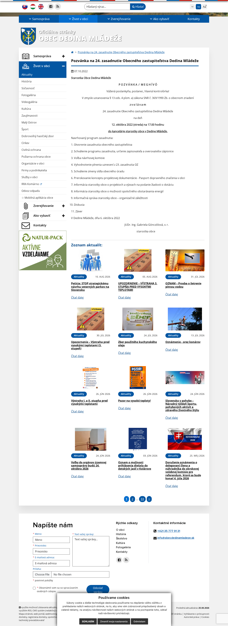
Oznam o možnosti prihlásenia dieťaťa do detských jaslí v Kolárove (134, 466)
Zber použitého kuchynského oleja (137, 343)
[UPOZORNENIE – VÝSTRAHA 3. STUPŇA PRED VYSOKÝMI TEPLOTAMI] (137, 260)
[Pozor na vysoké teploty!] (137, 377)
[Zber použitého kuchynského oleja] (137, 319)
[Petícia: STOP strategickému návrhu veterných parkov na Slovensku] (90, 260)
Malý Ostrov (29, 122)
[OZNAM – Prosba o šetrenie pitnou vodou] (184, 260)
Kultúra (26, 109)
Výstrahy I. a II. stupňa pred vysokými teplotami (89, 402)
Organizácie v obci (33, 163)
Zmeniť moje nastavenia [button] (114, 621)
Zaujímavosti (30, 115)
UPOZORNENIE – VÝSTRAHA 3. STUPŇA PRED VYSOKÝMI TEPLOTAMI (137, 287)
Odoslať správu (98, 590)
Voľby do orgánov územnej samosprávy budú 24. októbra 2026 (88, 466)
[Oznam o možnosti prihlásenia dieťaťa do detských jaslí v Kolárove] (137, 439)
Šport (25, 129)
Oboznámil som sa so (57, 589)
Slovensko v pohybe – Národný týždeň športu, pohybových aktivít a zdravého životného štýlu (182, 405)
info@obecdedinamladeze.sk (175, 538)
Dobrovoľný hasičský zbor (38, 136)
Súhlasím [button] (88, 621)
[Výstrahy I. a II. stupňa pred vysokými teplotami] (90, 377)
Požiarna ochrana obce (36, 156)
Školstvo (121, 538)
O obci (120, 530)
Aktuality (27, 74)
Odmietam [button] (139, 621)
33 (142, 499)
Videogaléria (29, 102)
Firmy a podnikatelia (34, 170)
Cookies (205, 616)
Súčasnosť (28, 88)
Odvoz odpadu (31, 191)
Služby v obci (30, 177)
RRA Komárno (31, 184)
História (27, 81)
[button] (39, 19)
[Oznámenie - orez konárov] (184, 319)
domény (23, 616)
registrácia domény (37, 616)
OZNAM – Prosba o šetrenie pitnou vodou (183, 285)
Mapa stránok (26, 613)
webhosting (51, 613)
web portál (39, 613)
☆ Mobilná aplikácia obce (37, 197)
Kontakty (194, 19)
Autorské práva (191, 616)
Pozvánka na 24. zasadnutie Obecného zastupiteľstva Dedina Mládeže (121, 52)
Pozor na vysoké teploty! (134, 400)
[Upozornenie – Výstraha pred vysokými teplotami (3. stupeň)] (90, 319)
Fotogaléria (29, 95)
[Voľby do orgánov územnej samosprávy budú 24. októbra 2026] (90, 439)
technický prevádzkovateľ (31, 620)
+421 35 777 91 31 (168, 531)
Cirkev (25, 143)
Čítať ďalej (77, 297)
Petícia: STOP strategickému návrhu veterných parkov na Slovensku (90, 287)
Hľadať (139, 7)
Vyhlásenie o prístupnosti (196, 613)
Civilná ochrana (31, 150)
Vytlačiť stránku (174, 613)
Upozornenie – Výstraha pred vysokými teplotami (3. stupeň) (90, 345)
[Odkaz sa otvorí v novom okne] (51, 6)
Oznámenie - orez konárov (182, 342)
